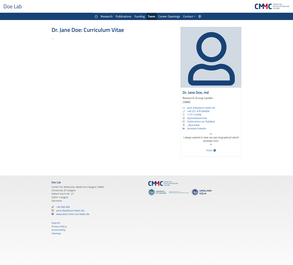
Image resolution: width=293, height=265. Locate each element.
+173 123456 (194, 114)
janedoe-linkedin (196, 128)
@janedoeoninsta (197, 118)
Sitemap (56, 233)
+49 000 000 (63, 207)
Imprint (56, 222)
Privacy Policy (59, 226)
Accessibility (58, 229)
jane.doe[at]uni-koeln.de (201, 107)
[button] (189, 16)
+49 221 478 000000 (198, 111)
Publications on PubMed (201, 121)
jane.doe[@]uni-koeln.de (70, 210)
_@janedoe (193, 125)
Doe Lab (12, 6)
